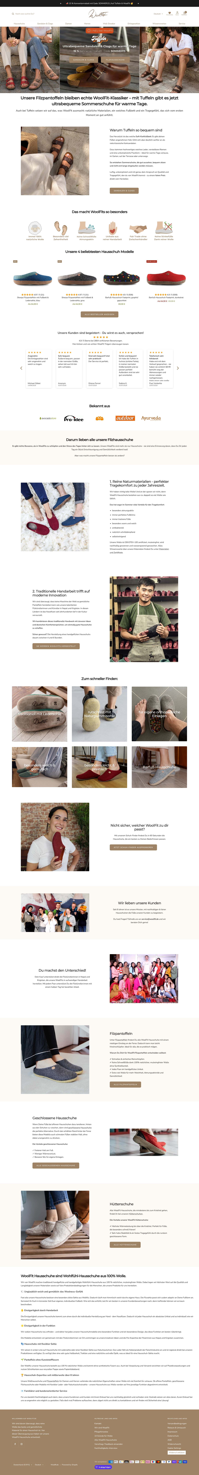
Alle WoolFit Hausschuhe (105, 1440)
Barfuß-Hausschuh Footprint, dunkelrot (166, 297)
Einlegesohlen (134, 23)
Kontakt (97, 1423)
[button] (21, 368)
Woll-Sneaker (109, 23)
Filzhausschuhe (115, 60)
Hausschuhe (19, 23)
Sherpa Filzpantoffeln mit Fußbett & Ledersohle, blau (33, 299)
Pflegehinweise (101, 1431)
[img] (101, 337)
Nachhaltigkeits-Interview (105, 1448)
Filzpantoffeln (121, 1040)
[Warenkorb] (184, 13)
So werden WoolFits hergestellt (56, 646)
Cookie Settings (174, 1448)
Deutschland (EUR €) (21, 1465)
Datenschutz (173, 1436)
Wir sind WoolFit (101, 1427)
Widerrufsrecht (174, 1444)
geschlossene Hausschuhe (80, 1127)
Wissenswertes (159, 23)
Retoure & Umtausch (177, 1427)
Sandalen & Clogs (45, 23)
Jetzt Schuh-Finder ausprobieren (133, 847)
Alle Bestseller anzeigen (99, 314)
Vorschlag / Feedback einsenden (108, 1444)
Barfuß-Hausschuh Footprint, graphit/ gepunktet (121, 299)
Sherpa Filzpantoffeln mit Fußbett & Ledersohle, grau (77, 299)
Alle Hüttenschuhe (125, 1245)
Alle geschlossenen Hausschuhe (56, 1165)
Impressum (172, 1431)
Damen (68, 23)
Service (182, 23)
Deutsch (157, 14)
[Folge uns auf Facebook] (15, 1444)
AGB (170, 1440)
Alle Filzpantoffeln (125, 1084)
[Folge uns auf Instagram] (21, 1444)
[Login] (177, 13)
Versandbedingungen (177, 1423)
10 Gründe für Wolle (103, 1436)
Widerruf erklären (177, 1452)
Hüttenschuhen (136, 1214)
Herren (87, 23)
